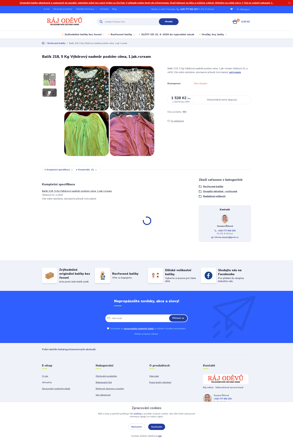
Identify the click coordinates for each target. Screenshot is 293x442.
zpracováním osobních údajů (139, 328)
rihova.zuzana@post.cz (226, 237)
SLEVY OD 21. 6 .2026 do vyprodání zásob (167, 34)
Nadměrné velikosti (214, 196)
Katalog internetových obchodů (77, 349)
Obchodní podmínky (62, 9)
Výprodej (154, 376)
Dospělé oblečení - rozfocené (220, 191)
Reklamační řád (104, 382)
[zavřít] (289, 3)
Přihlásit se (178, 318)
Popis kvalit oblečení (160, 382)
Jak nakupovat (103, 394)
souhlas (138, 413)
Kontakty (104, 9)
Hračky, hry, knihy (213, 34)
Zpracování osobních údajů (56, 388)
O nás (47, 9)
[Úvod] (66, 22)
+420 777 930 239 (188, 9)
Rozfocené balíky (121, 34)
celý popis (235, 72)
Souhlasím (156, 426)
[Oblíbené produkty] (232, 9)
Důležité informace (85, 9)
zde (159, 436)
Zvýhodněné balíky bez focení (83, 34)
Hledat (169, 21)
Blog (114, 9)
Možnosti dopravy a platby (110, 388)
